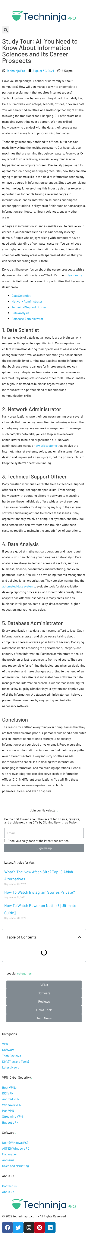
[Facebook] (7, 1227)
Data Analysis (20, 313)
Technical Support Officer (29, 307)
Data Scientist (21, 295)
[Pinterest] (39, 1227)
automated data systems (18, 586)
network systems (45, 445)
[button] (44, 985)
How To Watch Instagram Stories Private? (39, 892)
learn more (74, 275)
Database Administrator (27, 319)
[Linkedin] (50, 1227)
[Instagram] (28, 1227)
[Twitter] (18, 1227)
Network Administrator (27, 301)
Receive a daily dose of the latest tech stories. (38, 841)
